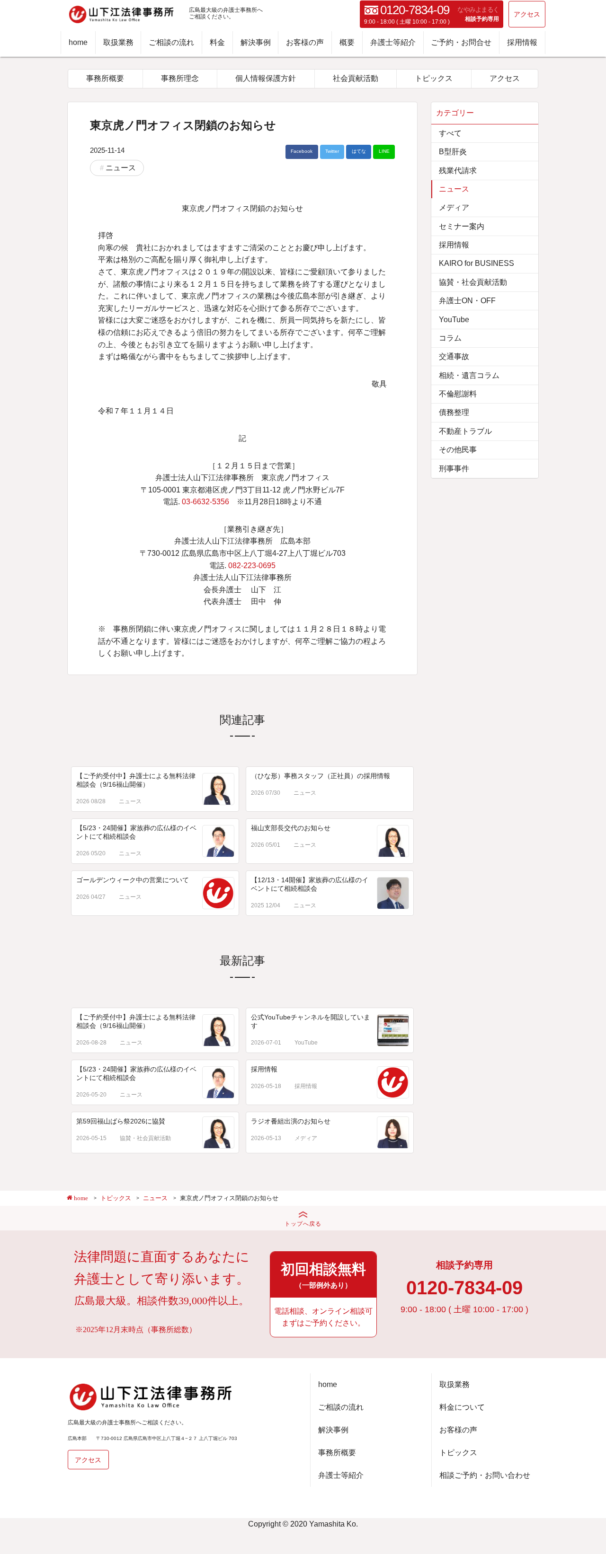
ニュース (121, 168)
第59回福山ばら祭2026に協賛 (120, 1121)
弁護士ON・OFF (467, 301)
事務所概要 (105, 78)
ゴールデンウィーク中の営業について (132, 880)
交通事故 (454, 356)
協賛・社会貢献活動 (145, 1138)
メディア (305, 1138)
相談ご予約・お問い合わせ (484, 1475)
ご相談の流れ (171, 42)
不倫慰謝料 (458, 394)
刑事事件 (454, 469)
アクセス (527, 14)
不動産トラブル (465, 431)
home (78, 42)
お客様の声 (305, 42)
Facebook (301, 151)
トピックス (434, 78)
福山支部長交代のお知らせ (290, 828)
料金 (217, 42)
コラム (450, 338)
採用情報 (522, 42)
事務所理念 (180, 78)
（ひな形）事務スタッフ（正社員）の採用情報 (320, 776)
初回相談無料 (323, 1275)
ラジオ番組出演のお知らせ (290, 1121)
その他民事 (458, 450)
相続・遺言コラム (469, 375)
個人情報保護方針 (265, 78)
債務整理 (454, 412)
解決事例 (256, 42)
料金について (462, 1407)
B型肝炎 (453, 152)
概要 (347, 42)
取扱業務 (118, 42)
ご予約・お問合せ (461, 42)
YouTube (306, 1042)
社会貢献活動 (355, 78)
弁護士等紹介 (393, 42)
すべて (450, 133)
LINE (384, 151)
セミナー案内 (461, 226)
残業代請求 (458, 171)
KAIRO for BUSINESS (476, 263)
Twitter (332, 151)
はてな (359, 151)
